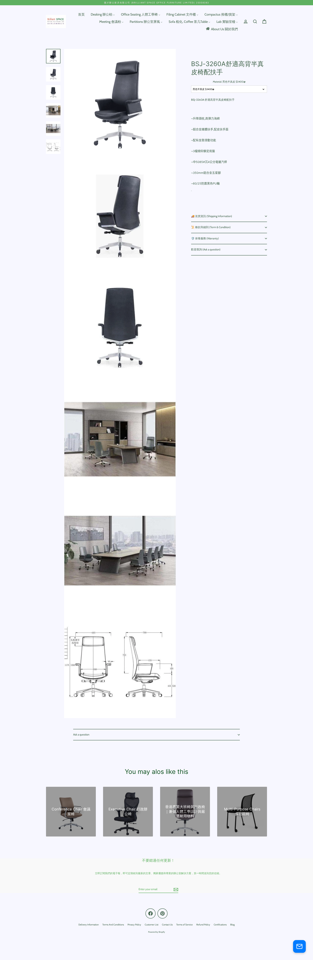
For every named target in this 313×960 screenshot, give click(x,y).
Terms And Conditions (113, 924)
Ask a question (81, 734)
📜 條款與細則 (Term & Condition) (211, 227)
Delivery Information (88, 924)
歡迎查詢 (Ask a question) (205, 249)
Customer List (151, 924)
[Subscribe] (175, 889)
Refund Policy (203, 924)
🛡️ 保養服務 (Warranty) (205, 238)
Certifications (220, 924)
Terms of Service (184, 924)
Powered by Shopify (156, 932)
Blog (232, 924)
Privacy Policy (134, 924)
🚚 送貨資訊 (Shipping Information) (211, 216)
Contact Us (167, 924)
